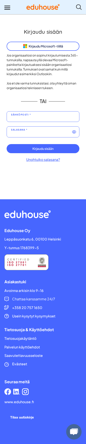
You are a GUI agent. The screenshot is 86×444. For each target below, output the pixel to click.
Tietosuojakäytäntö (20, 338)
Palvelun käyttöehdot (22, 347)
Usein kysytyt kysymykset (33, 316)
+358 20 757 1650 (27, 308)
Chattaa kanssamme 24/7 (33, 299)
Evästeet (19, 364)
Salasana (18, 130)
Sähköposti (20, 114)
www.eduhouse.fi (19, 402)
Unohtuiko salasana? (43, 160)
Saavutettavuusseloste (23, 356)
